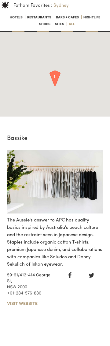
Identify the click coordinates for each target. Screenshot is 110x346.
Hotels (16, 17)
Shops (45, 24)
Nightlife (91, 17)
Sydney (61, 5)
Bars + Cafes (67, 17)
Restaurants (39, 17)
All (72, 24)
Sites (60, 24)
